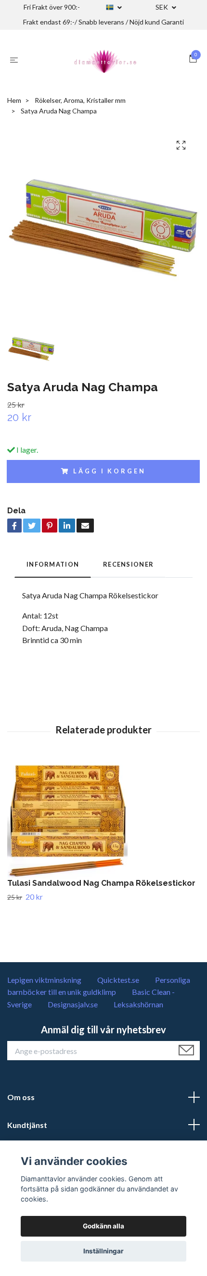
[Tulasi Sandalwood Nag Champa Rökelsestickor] (103, 818)
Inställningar (103, 1251)
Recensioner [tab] (128, 564)
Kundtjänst (27, 1124)
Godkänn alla (103, 1226)
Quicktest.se (118, 979)
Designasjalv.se (73, 1004)
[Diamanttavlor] (105, 59)
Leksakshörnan (138, 1004)
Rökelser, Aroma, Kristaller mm (80, 100)
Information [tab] (52, 564)
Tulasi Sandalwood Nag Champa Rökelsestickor (101, 883)
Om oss (21, 1097)
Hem (14, 100)
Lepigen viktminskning (44, 979)
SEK (162, 7)
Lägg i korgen (109, 471)
